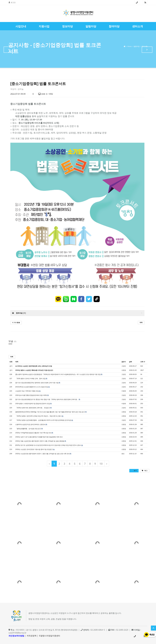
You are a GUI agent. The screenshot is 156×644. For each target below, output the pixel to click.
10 (101, 463)
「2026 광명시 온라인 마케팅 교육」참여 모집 (30, 378)
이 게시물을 (16, 322)
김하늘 (21, 89)
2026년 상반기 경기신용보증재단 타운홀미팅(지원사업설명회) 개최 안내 (39, 437)
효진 (123, 454)
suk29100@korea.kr (17, 632)
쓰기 (135, 470)
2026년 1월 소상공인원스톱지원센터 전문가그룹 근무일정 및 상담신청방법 (39, 441)
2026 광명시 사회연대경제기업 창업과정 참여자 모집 (32, 403)
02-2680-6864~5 (137, 2)
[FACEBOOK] (81, 299)
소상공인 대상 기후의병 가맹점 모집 (27, 391)
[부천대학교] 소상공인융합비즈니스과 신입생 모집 (31, 387)
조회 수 (142, 362)
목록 (141, 322)
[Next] (106, 464)
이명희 (124, 391)
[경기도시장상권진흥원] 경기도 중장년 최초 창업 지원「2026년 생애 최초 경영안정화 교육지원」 (46, 399)
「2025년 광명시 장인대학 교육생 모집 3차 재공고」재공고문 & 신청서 (38, 416)
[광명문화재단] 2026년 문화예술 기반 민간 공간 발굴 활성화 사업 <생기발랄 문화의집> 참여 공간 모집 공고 (50, 412)
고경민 (124, 366)
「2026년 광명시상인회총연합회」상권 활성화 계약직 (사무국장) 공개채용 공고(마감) (43, 420)
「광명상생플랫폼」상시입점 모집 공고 (28, 428)
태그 (145, 470)
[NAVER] (74, 299)
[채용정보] (147, 50)
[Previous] (49, 464)
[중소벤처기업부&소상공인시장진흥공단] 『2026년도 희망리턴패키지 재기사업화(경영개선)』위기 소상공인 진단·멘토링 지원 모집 (58, 374)
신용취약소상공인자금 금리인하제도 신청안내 (30, 424)
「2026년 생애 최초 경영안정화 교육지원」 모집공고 (32, 408)
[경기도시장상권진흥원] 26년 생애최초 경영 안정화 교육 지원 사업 (36, 383)
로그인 (13, 2)
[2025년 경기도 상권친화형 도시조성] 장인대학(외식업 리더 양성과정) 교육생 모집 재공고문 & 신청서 (48, 445)
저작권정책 (31, 635)
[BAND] (66, 299)
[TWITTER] (89, 299)
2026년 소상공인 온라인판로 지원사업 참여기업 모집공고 (34, 449)
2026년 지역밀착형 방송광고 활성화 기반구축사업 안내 (33, 433)
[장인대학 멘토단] (9, 50)
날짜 (130, 362)
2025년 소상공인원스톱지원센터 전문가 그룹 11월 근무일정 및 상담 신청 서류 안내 (42, 454)
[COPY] (97, 299)
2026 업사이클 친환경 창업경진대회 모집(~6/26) (31, 395)
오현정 (124, 370)
